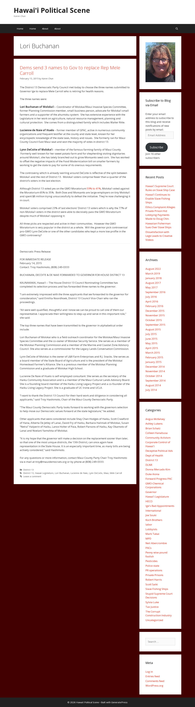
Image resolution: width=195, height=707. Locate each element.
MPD (148, 538)
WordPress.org (154, 685)
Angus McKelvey (155, 419)
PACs (148, 548)
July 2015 (151, 334)
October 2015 (153, 320)
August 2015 (153, 329)
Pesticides (151, 561)
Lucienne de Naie (79, 473)
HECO (148, 501)
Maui (106, 473)
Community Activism (157, 437)
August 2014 (153, 385)
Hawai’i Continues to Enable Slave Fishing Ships (157, 198)
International (153, 510)
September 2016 (155, 292)
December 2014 (155, 366)
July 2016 (151, 296)
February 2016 (154, 306)
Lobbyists (151, 529)
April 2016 (151, 301)
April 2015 (151, 348)
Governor (151, 492)
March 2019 (152, 273)
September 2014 (155, 380)
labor (148, 524)
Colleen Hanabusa (156, 433)
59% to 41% (94, 188)
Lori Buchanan (62, 473)
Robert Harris (153, 579)
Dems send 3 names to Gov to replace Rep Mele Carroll (70, 70)
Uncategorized (154, 620)
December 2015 (155, 311)
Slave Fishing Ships (156, 589)
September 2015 (155, 324)
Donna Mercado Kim (157, 469)
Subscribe (156, 147)
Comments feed (154, 681)
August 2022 (153, 269)
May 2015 (151, 343)
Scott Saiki (151, 584)
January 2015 (153, 362)
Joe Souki (150, 515)
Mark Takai (152, 534)
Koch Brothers (153, 520)
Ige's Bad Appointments (159, 506)
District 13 (28, 469)
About (45, 28)
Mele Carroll (116, 473)
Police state (152, 565)
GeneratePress (119, 702)
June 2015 (151, 338)
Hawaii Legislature (44, 473)
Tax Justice (152, 607)
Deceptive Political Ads (159, 451)
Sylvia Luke (152, 602)
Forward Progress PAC (158, 478)
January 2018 (153, 278)
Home (20, 28)
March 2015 (152, 352)
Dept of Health (154, 455)
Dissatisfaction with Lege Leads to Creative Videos (158, 236)
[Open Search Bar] (176, 28)
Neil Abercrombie (156, 543)
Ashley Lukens (154, 423)
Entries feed (152, 676)
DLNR (148, 465)
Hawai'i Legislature (157, 496)
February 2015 (154, 357)
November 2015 (155, 315)
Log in (149, 671)
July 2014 (151, 390)
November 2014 (155, 371)
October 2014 (153, 376)
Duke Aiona (152, 474)
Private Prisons (154, 575)
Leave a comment (32, 476)
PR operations (153, 570)
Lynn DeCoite (95, 473)
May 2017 (151, 287)
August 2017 (153, 283)
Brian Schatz (152, 428)
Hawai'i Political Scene (52, 10)
